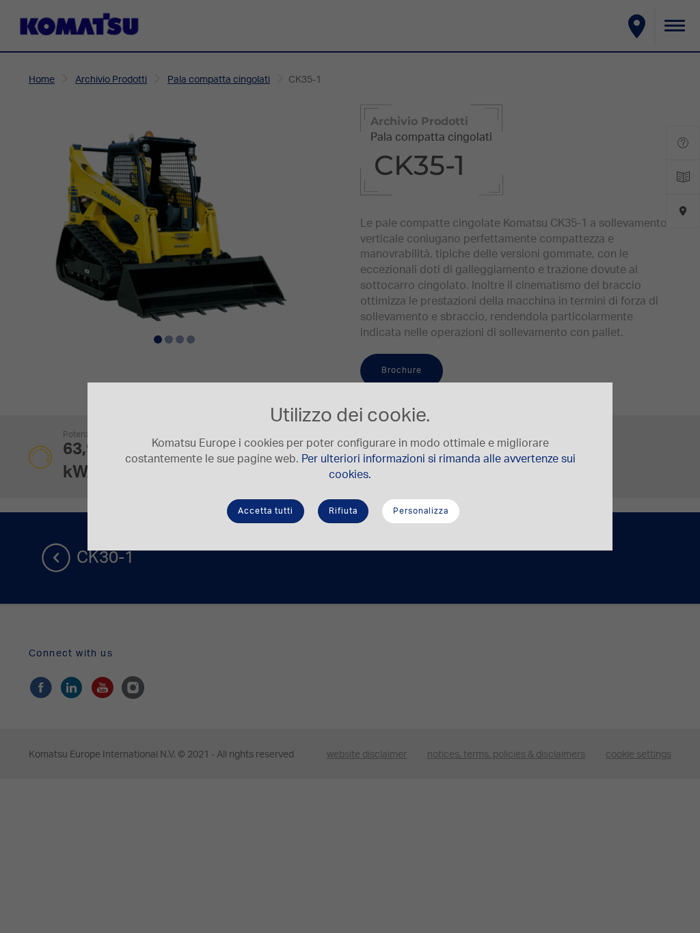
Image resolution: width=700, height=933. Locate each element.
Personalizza (420, 511)
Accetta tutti (265, 511)
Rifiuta (343, 511)
